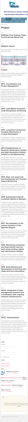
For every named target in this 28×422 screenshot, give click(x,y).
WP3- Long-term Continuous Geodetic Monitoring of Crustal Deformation (13, 132)
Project (8, 18)
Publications (5, 21)
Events (11, 21)
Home (3, 18)
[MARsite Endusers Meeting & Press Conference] (11, 377)
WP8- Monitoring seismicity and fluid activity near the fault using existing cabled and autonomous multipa (13, 248)
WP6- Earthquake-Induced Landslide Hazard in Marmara (13, 198)
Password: (3, 350)
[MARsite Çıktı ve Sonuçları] (3, 372)
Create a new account (5, 363)
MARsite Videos (8, 46)
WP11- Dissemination (10, 317)
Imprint (22, 21)
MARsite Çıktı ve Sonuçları (12, 371)
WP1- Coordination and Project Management (11, 85)
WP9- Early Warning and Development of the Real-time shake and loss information (13, 269)
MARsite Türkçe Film (6, 389)
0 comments (9, 382)
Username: (3, 344)
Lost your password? (5, 365)
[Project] (14, 61)
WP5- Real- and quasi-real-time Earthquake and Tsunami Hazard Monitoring (14, 179)
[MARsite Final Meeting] (6, 385)
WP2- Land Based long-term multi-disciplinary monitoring (13, 110)
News (19, 18)
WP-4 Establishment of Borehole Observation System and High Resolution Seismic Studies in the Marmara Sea (14, 151)
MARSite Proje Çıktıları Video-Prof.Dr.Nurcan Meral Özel (14, 36)
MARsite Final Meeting (17, 385)
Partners (14, 18)
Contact (17, 21)
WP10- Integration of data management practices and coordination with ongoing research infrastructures (12, 293)
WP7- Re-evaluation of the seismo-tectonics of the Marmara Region (12, 225)
